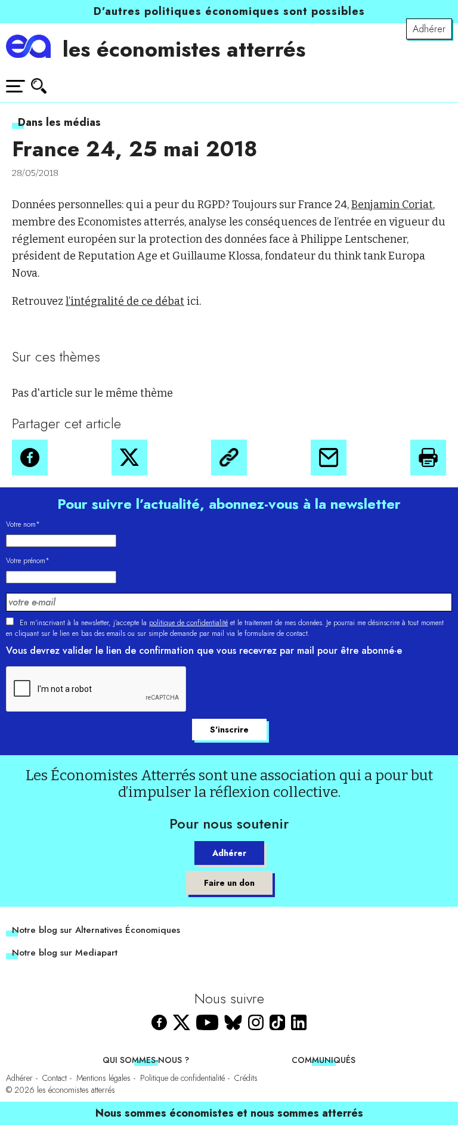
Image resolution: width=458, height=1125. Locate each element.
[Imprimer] (428, 457)
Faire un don (229, 883)
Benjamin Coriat (392, 204)
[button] (30, 457)
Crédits (246, 1078)
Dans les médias (59, 122)
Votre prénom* (27, 561)
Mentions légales (103, 1078)
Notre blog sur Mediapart (64, 952)
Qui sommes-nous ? (146, 1060)
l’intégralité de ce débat (125, 301)
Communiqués (323, 1060)
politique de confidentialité (188, 622)
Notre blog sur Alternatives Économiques (96, 930)
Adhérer (429, 29)
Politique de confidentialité (182, 1078)
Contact (54, 1078)
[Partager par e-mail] (328, 457)
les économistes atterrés (184, 48)
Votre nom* (23, 524)
